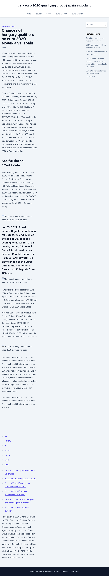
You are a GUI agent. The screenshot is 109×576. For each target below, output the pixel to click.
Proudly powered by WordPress (41, 571)
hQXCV (8, 441)
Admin (4, 47)
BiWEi (7, 450)
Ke (6, 436)
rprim (7, 455)
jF (5, 446)
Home (28, 14)
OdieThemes (74, 571)
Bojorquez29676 (43, 14)
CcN (7, 460)
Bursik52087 (61, 14)
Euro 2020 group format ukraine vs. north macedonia (96, 73)
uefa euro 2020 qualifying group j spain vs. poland (54, 5)
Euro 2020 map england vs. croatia (20, 478)
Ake (7, 464)
